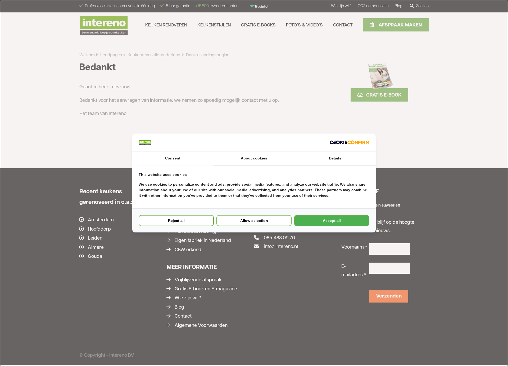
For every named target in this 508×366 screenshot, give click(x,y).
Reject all (176, 220)
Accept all (332, 220)
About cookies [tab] (254, 158)
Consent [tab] (172, 158)
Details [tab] (335, 158)
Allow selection (254, 220)
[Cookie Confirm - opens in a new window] (349, 142)
